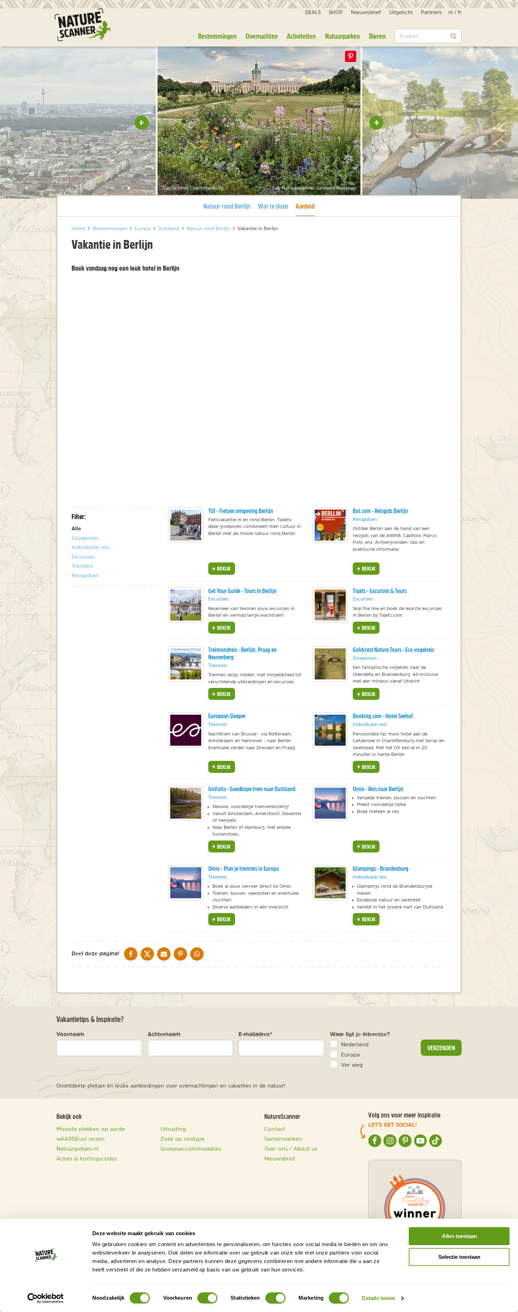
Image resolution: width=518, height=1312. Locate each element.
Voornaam (70, 1033)
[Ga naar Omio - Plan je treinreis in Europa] (185, 882)
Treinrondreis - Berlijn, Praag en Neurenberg (242, 653)
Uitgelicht (401, 12)
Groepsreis (85, 538)
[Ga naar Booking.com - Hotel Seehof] (330, 730)
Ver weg (352, 1064)
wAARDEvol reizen (80, 1138)
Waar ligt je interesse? (360, 1033)
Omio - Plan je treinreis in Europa (243, 868)
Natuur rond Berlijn (227, 205)
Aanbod (305, 205)
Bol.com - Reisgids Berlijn (380, 511)
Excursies (83, 556)
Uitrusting (173, 1129)
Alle (76, 528)
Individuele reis (91, 547)
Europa (350, 1054)
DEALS (313, 12)
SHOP (336, 12)
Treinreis (82, 565)
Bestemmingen (217, 36)
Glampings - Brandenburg (380, 868)
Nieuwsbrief (366, 12)
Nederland (355, 1044)
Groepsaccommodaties (190, 1148)
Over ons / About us (290, 1148)
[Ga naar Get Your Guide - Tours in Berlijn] (185, 605)
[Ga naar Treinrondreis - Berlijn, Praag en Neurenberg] (185, 664)
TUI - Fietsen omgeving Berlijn (240, 511)
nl (450, 12)
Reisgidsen (85, 575)
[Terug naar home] (83, 24)
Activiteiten (301, 36)
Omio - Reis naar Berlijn (378, 789)
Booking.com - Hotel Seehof (383, 716)
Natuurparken (342, 36)
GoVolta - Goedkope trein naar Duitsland (251, 789)
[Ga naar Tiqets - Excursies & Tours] (330, 605)
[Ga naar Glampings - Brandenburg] (330, 882)
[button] (142, 123)
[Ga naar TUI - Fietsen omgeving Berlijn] (185, 525)
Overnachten (262, 36)
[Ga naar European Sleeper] (185, 730)
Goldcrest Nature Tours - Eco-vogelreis (393, 650)
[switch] (207, 1298)
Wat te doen (273, 206)
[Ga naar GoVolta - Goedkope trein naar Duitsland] (185, 803)
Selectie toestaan (459, 1257)
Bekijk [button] (223, 568)
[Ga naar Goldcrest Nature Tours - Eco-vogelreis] (330, 664)
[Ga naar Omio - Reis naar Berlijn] (330, 803)
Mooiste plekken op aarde (90, 1129)
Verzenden (441, 1047)
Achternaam (164, 1033)
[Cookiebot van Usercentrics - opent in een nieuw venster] (45, 1298)
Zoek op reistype (182, 1138)
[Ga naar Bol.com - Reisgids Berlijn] (330, 525)
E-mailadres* (255, 1033)
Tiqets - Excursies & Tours (380, 591)
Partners (431, 12)
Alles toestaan (459, 1236)
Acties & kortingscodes (86, 1158)
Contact (274, 1129)
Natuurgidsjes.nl (77, 1148)
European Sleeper (227, 716)
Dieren (377, 36)
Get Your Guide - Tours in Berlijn (242, 591)
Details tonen (378, 1298)
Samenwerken (283, 1138)
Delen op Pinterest (350, 56)
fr (460, 12)
